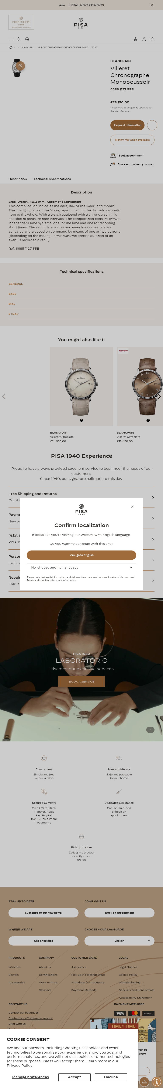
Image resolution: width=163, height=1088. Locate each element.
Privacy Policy (19, 1065)
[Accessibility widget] (157, 1082)
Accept (74, 1077)
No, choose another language (54, 567)
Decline (111, 1077)
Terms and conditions (39, 580)
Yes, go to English (82, 555)
